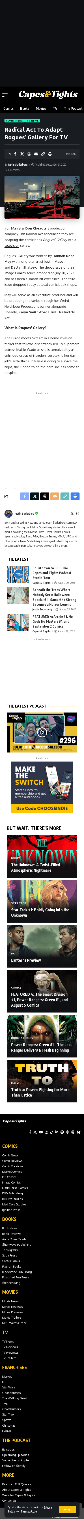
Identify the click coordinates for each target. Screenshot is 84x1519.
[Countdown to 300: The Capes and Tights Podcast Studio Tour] (18, 574)
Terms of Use (29, 1511)
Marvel (16, 1083)
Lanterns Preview (26, 960)
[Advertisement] (42, 42)
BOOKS (9, 1219)
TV (5, 1332)
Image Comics (15, 273)
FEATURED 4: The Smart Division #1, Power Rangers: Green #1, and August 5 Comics (39, 1000)
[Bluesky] (79, 1132)
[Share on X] (22, 153)
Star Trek (18, 903)
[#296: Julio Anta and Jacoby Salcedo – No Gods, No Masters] (42, 732)
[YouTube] (41, 1132)
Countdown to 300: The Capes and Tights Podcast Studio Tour (51, 573)
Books (16, 858)
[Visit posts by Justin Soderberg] (8, 514)
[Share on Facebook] (15, 153)
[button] (67, 1509)
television (11, 245)
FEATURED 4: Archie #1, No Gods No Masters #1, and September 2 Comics (52, 621)
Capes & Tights (41, 582)
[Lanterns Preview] (42, 946)
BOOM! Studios (22, 1038)
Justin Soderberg (18, 164)
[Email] (36, 153)
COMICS (10, 1146)
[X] (72, 514)
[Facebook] (30, 1132)
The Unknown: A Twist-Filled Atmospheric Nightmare (35, 867)
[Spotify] (62, 1132)
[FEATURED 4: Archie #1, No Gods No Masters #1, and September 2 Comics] (18, 622)
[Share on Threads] (29, 153)
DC (13, 953)
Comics (16, 987)
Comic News (14, 120)
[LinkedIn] (56, 1132)
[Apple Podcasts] (67, 1132)
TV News (33, 120)
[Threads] (73, 1132)
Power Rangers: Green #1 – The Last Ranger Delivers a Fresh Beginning (41, 1047)
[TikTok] (51, 1132)
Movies (10, 1292)
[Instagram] (78, 514)
